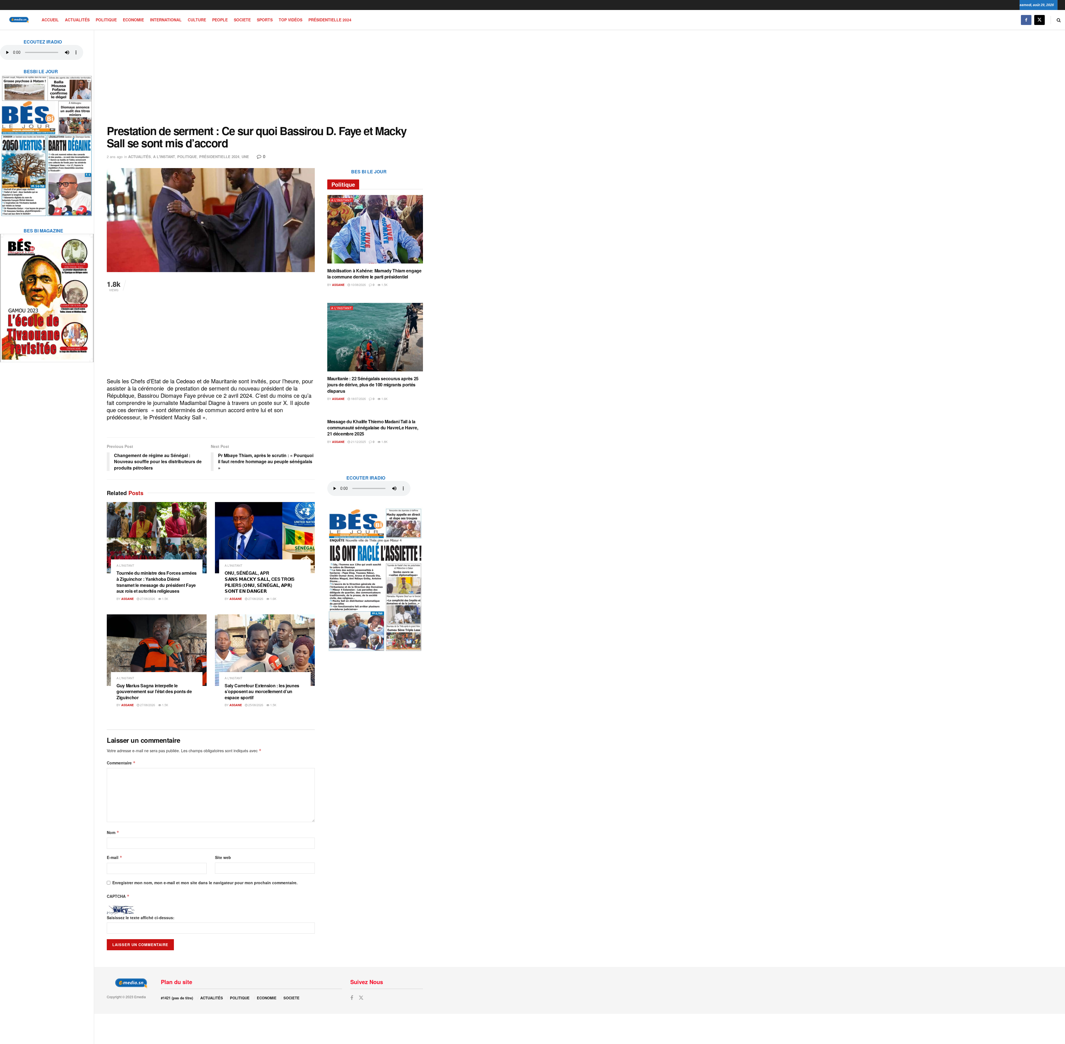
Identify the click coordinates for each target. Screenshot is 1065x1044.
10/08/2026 (358, 284)
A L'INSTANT (164, 156)
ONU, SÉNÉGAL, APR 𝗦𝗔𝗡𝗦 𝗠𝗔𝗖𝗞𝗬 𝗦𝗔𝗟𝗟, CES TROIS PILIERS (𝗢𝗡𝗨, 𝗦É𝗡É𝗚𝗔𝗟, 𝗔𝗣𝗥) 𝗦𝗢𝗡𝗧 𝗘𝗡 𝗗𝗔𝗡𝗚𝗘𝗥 (260, 582)
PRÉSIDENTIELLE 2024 (329, 19)
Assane (127, 599)
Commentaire (121, 763)
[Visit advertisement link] (47, 142)
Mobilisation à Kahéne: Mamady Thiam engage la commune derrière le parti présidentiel (374, 273)
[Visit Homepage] (18, 20)
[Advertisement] (265, 77)
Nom (113, 832)
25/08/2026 (255, 705)
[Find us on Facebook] (1026, 20)
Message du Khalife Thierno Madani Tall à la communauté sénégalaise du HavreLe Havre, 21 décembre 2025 (372, 427)
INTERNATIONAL (166, 19)
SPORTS (265, 19)
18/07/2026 (358, 398)
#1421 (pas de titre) (177, 997)
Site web (223, 857)
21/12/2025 (358, 441)
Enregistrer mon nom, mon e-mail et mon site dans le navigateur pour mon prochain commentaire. (205, 882)
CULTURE (197, 19)
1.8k (384, 441)
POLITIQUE (106, 19)
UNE (245, 156)
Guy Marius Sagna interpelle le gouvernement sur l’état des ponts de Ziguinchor (154, 691)
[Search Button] (1059, 20)
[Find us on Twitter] (1039, 20)
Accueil (50, 19)
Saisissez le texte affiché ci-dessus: (140, 917)
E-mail (114, 857)
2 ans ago (115, 156)
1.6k (272, 598)
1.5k (164, 598)
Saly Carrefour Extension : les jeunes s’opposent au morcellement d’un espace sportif (262, 691)
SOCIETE (242, 19)
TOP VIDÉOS (290, 19)
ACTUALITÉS (77, 19)
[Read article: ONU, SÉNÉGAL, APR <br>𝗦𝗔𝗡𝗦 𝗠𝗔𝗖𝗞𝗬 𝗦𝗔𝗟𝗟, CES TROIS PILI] (265, 537)
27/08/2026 (147, 598)
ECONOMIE (133, 19)
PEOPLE (220, 19)
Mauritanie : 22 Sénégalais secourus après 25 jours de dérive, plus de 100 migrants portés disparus (373, 384)
